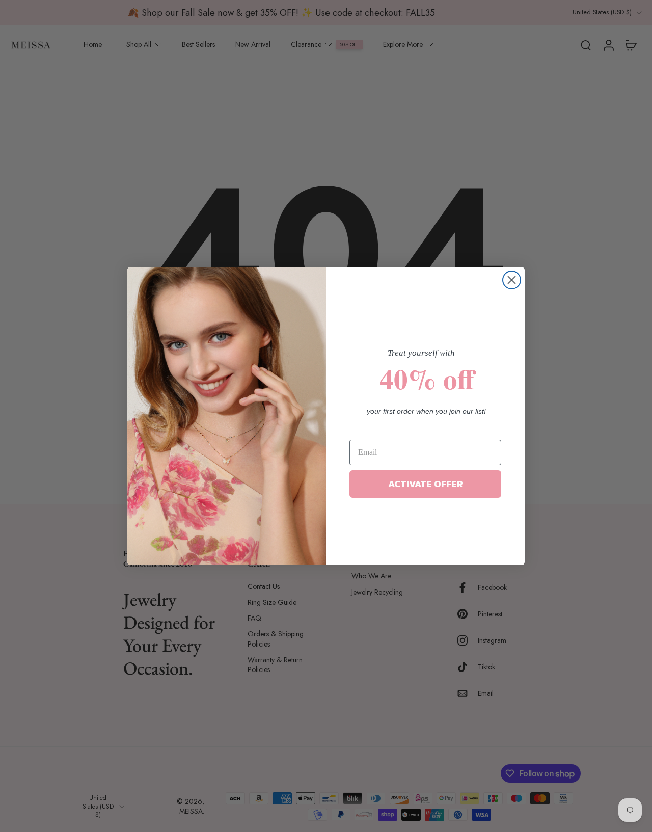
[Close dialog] (512, 280)
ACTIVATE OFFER (425, 484)
